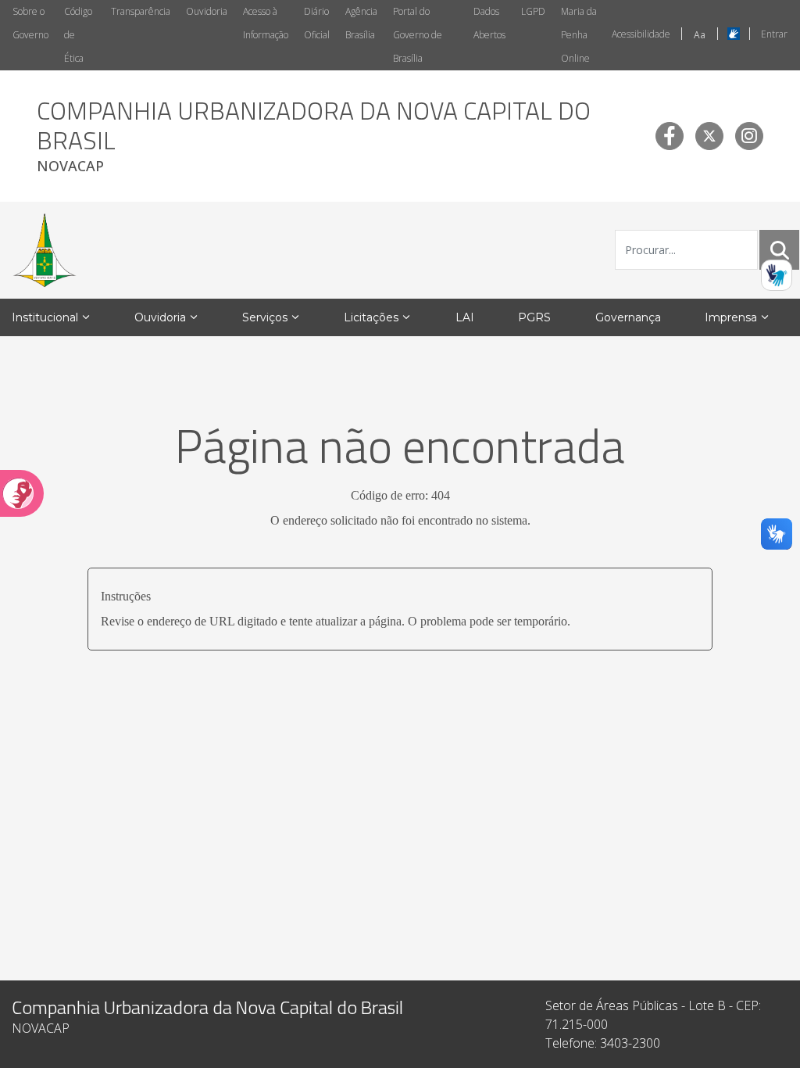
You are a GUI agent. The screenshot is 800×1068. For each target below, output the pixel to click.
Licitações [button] (371, 317)
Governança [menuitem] (628, 317)
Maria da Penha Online (579, 35)
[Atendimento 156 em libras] (776, 275)
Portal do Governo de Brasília (417, 35)
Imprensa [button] (731, 317)
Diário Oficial (317, 23)
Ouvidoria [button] (160, 317)
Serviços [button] (265, 317)
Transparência (140, 11)
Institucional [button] (45, 317)
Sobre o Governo (30, 23)
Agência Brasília (361, 23)
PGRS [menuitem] (534, 317)
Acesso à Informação (265, 23)
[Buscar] (779, 250)
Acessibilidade (641, 34)
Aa (699, 34)
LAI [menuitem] (464, 317)
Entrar (774, 34)
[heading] (334, 136)
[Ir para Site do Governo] (44, 250)
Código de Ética (78, 35)
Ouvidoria (206, 11)
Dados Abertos (489, 23)
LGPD (533, 11)
